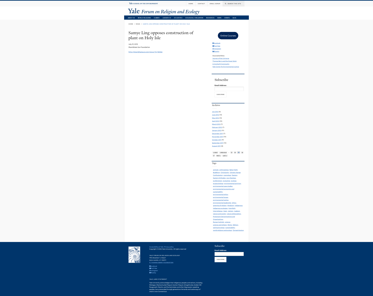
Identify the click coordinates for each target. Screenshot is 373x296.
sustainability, (230, 228)
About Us (131, 18)
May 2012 (215, 118)
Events (227, 18)
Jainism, (231, 211)
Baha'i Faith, (234, 170)
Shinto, (230, 225)
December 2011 (217, 134)
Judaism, (237, 211)
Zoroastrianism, (238, 230)
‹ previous (223, 152)
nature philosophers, (234, 214)
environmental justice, (221, 200)
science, (228, 222)
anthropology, (224, 170)
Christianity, (225, 172)
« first (215, 152)
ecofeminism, (217, 181)
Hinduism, (230, 205)
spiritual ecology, (219, 228)
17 (213, 155)
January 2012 (216, 130)
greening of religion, (220, 205)
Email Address (220, 85)
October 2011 (216, 140)
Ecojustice (178, 18)
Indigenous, (239, 205)
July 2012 (215, 112)
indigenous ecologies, (220, 208)
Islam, (225, 211)
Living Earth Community (220, 64)
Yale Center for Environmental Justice (225, 67)
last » (225, 155)
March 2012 (216, 124)
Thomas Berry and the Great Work (224, 61)
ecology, (234, 181)
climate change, (235, 172)
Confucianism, (218, 175)
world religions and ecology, (222, 230)
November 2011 (217, 137)
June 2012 (215, 115)
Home (131, 24)
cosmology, (227, 175)
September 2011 (217, 143)
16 (242, 152)
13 (231, 152)
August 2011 (216, 146)
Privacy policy (169, 247)
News (219, 18)
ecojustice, (227, 181)
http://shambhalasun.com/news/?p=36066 (145, 52)
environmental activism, (232, 183)
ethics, (234, 203)
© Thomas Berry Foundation (161, 262)
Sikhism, (235, 225)
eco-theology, (231, 178)
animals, (216, 170)
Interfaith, (232, 208)
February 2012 (217, 127)
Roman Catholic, (218, 222)
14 (235, 152)
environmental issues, (220, 197)
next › (219, 155)
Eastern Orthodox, (219, 178)
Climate (157, 18)
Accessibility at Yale (156, 247)
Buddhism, (216, 172)
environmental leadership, (222, 203)
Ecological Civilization (194, 18)
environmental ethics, (220, 194)
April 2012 (215, 121)
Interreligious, (218, 211)
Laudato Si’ (167, 18)
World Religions (144, 18)
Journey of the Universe (220, 58)
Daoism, (235, 175)
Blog (234, 18)
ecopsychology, (218, 183)
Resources (210, 18)
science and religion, (220, 225)
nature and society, (219, 214)
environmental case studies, (223, 186)
